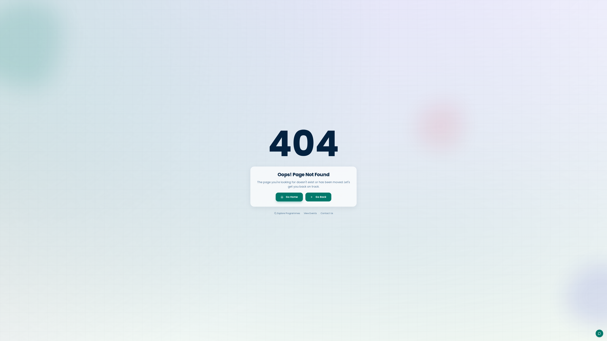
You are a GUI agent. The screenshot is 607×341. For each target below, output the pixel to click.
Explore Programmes (288, 213)
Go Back (321, 197)
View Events (310, 213)
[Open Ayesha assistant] (599, 333)
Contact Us (327, 213)
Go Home (292, 197)
